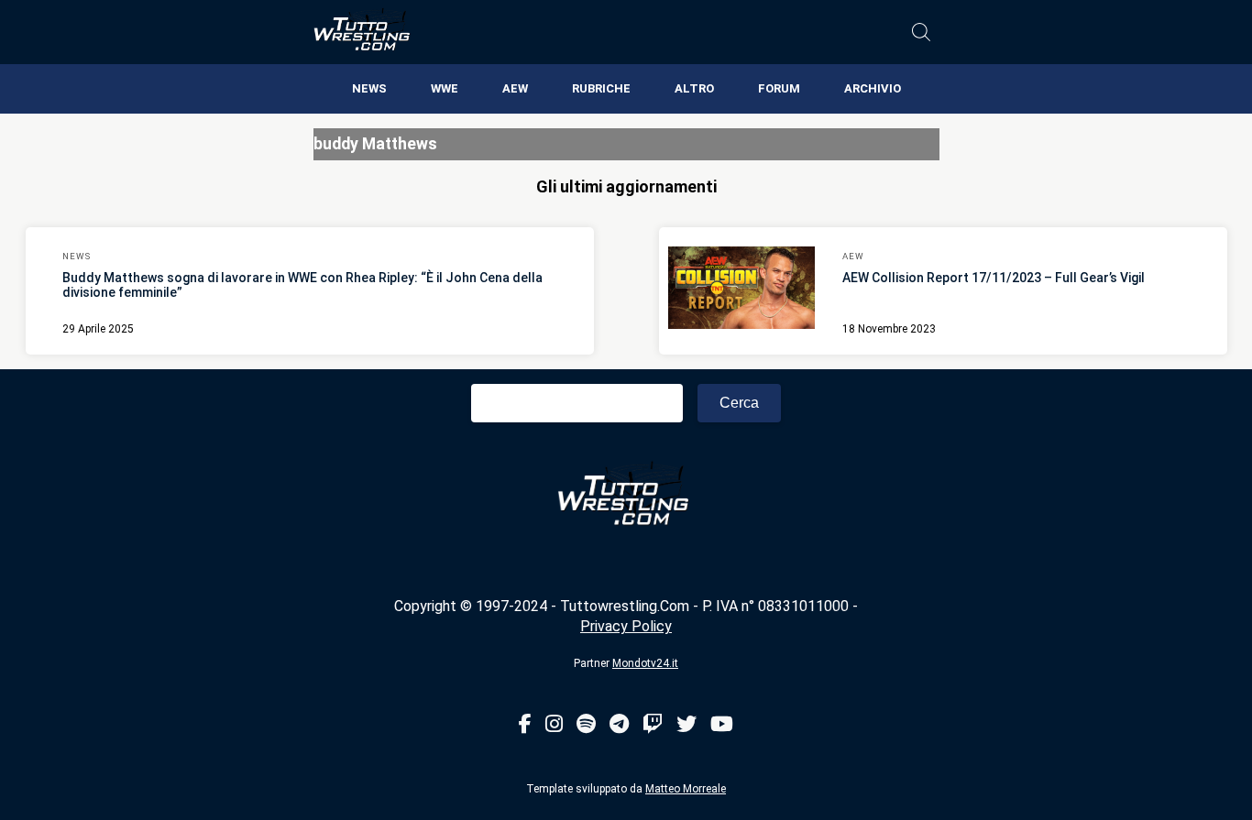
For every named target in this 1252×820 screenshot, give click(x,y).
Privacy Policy (626, 626)
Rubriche (601, 88)
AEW (515, 88)
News (369, 88)
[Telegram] (619, 725)
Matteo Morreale (685, 788)
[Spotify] (586, 725)
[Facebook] (525, 725)
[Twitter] (686, 725)
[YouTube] (721, 725)
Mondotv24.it (645, 663)
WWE (444, 88)
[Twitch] (652, 725)
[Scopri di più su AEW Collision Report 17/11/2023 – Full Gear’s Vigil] (741, 290)
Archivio (872, 88)
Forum (779, 88)
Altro (694, 88)
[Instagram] (554, 725)
